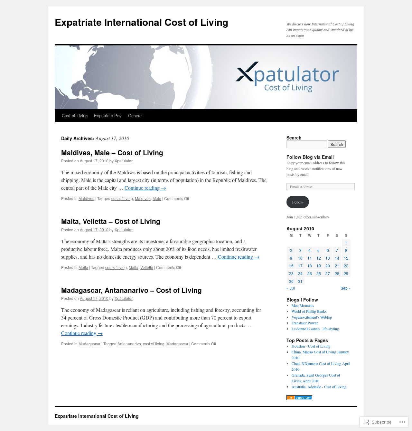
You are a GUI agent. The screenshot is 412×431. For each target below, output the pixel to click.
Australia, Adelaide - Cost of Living (319, 386)
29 (346, 273)
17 (300, 265)
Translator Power (305, 322)
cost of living (122, 198)
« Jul (290, 288)
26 (318, 273)
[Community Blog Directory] (299, 398)
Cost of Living (75, 115)
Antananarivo (129, 343)
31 (300, 281)
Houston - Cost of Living (311, 346)
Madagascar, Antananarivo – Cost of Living (131, 290)
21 (337, 265)
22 (346, 265)
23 (291, 273)
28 (337, 273)
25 (309, 273)
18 (309, 265)
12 (318, 258)
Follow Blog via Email (310, 157)
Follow (297, 202)
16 (291, 265)
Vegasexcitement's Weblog (312, 317)
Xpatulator (124, 160)
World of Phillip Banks (309, 311)
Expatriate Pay (108, 115)
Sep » (346, 288)
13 (327, 258)
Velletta (146, 267)
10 (300, 258)
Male (157, 198)
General (135, 115)
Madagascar (89, 343)
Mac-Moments (303, 305)
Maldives (86, 198)
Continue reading (145, 187)
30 (291, 281)
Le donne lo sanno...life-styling (315, 328)
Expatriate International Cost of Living (141, 22)
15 (346, 258)
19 (318, 265)
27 (327, 273)
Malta (83, 267)
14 (337, 258)
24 (300, 273)
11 (309, 258)
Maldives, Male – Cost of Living (112, 152)
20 (327, 265)
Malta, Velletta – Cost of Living (110, 221)
